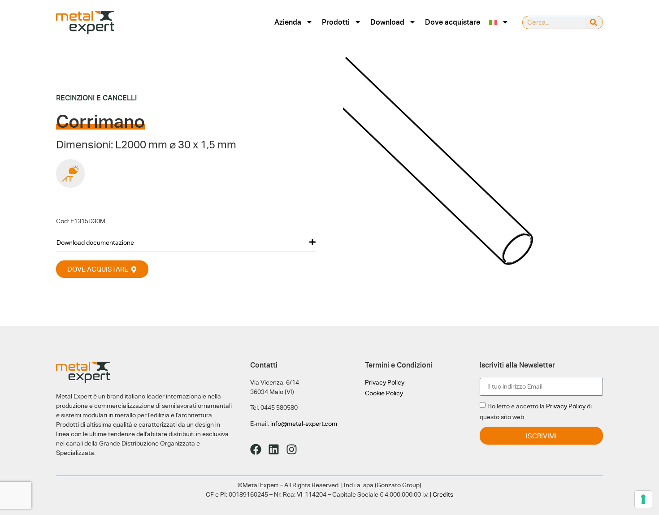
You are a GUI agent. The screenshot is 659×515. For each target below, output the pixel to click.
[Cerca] (594, 22)
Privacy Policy (384, 382)
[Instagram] (291, 449)
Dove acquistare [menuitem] (452, 22)
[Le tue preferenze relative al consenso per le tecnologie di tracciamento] (643, 499)
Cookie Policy (384, 393)
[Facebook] (255, 449)
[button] (186, 242)
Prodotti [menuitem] (336, 22)
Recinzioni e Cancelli (96, 98)
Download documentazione (95, 242)
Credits (443, 494)
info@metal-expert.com (303, 423)
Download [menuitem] (387, 22)
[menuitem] (499, 22)
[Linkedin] (273, 449)
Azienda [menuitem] (287, 22)
